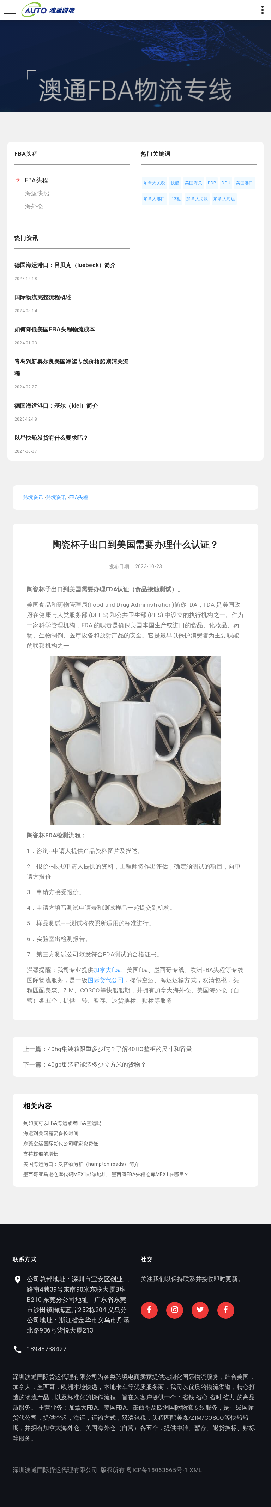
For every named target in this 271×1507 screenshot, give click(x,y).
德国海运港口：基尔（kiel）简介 (56, 406)
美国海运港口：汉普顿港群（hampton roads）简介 (81, 1164)
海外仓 (34, 206)
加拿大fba (107, 969)
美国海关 (193, 182)
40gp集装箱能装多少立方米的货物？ (97, 1064)
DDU (226, 182)
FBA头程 (36, 180)
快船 (175, 182)
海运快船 (37, 193)
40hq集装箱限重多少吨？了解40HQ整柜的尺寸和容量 (120, 1048)
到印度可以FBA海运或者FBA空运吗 (62, 1123)
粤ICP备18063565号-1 (157, 1469)
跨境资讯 (33, 497)
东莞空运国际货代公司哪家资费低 (60, 1143)
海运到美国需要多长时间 (50, 1133)
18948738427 (46, 1349)
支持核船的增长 (40, 1154)
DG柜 (176, 198)
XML (195, 1469)
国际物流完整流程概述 (43, 297)
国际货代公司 (106, 980)
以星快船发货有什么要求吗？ (51, 438)
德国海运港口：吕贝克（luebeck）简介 (65, 265)
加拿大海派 (197, 198)
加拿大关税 (154, 182)
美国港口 (244, 182)
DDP (212, 182)
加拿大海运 (224, 198)
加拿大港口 (154, 198)
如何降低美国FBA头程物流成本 (54, 329)
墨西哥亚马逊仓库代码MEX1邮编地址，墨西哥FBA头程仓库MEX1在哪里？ (106, 1174)
